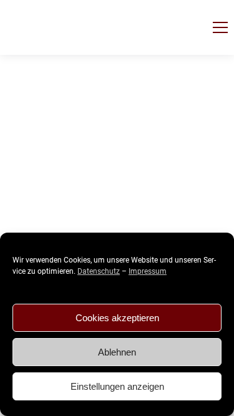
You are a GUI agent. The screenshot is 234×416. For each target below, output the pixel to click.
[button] (220, 27)
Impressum (148, 271)
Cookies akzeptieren (117, 317)
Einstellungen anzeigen (117, 386)
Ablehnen (117, 352)
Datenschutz (98, 271)
